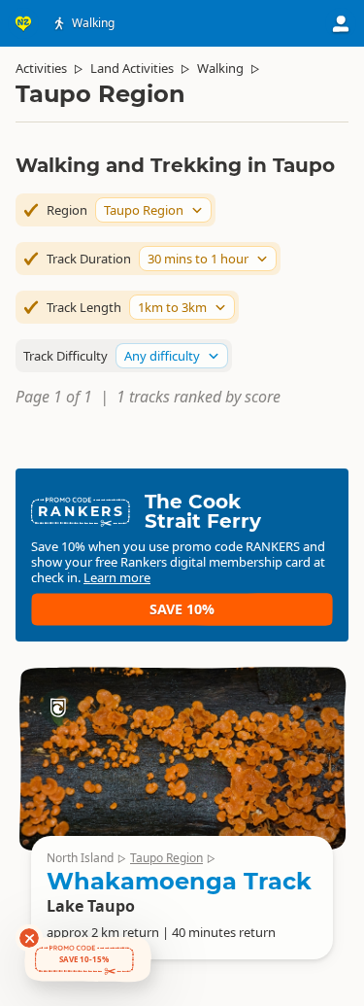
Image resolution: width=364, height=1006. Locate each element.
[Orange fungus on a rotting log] (182, 758)
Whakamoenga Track (179, 881)
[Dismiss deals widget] (29, 938)
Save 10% (182, 609)
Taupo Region (166, 858)
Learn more (116, 577)
